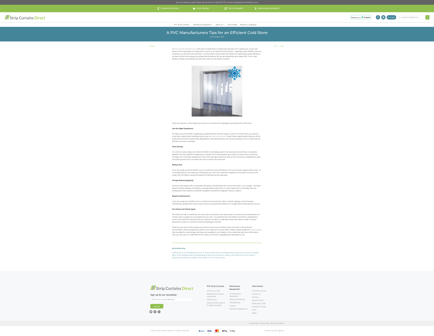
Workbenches (234, 303)
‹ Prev (275, 46)
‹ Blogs (152, 46)
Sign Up (157, 306)
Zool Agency (279, 331)
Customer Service (259, 291)
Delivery (255, 297)
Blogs (254, 313)
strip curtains (256, 230)
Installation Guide (259, 307)
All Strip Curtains (213, 291)
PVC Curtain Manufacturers (185, 49)
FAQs (254, 310)
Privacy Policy (264, 323)
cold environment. (219, 136)
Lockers (232, 306)
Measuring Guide (258, 303)
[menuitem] (182, 25)
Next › (282, 46)
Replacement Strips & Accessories (215, 295)
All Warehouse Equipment (235, 295)
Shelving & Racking (237, 299)
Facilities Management (238, 309)
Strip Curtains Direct (164, 331)
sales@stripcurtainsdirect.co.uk (245, 2)
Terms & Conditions (277, 323)
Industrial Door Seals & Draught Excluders (216, 304)
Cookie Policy (254, 323)
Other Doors (212, 300)
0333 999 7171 (220, 2)
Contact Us (256, 294)
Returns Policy (258, 300)
